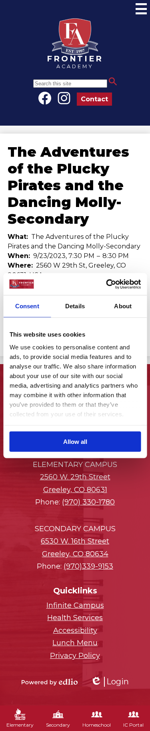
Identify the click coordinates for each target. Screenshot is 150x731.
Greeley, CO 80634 (75, 547)
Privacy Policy (75, 655)
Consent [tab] (27, 306)
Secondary (58, 725)
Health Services (75, 617)
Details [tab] (75, 306)
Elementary (20, 725)
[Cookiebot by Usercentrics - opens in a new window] (107, 284)
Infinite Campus (75, 605)
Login (109, 682)
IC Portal (133, 725)
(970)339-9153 (88, 566)
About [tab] (123, 306)
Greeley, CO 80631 (75, 483)
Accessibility (75, 630)
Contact (94, 99)
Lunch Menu (75, 642)
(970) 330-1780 (88, 502)
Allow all (75, 441)
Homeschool (96, 725)
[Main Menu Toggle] (141, 9)
